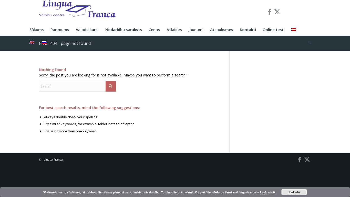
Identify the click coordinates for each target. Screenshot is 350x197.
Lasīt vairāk (267, 192)
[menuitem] (36, 29)
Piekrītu (294, 192)
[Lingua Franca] (77, 11)
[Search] (308, 42)
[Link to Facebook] (269, 11)
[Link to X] (277, 11)
